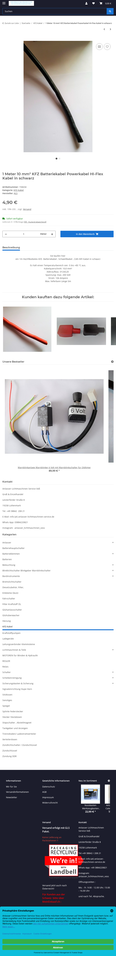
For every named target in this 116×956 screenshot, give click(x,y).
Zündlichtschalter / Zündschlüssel (19, 745)
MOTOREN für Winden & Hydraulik (20, 655)
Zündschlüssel (9, 750)
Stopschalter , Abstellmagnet (16, 722)
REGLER (6, 661)
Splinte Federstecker (12, 711)
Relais (5, 666)
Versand (27, 209)
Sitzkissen (7, 694)
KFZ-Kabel (19, 190)
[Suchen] (110, 11)
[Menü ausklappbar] (3, 2)
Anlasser (6, 542)
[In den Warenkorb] (4, 39)
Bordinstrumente (11, 576)
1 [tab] (56, 158)
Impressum (48, 797)
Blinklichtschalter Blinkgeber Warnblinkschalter (26, 570)
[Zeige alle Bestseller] (112, 361)
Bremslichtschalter (11, 581)
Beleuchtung (8, 564)
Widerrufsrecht (50, 802)
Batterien (7, 559)
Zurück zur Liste (12, 23)
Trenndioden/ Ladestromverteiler (19, 733)
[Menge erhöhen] (52, 234)
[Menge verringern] (6, 234)
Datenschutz (48, 786)
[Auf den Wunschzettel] (107, 46)
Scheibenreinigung (12, 677)
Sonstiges (7, 700)
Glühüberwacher (10, 615)
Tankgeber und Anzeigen (15, 728)
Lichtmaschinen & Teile (14, 649)
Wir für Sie (11, 786)
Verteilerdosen (9, 739)
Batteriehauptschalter (13, 548)
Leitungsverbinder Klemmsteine (18, 644)
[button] (86, 3)
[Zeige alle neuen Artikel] (109, 781)
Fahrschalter (8, 598)
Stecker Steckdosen (12, 717)
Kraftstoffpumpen (11, 633)
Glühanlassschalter (12, 609)
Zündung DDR (9, 756)
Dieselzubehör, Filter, (13, 587)
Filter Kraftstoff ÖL (11, 604)
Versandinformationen (17, 791)
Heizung (6, 620)
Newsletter (11, 797)
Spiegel (6, 705)
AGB (44, 791)
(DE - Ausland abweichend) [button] (35, 222)
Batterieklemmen (11, 553)
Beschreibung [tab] (11, 247)
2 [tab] (59, 158)
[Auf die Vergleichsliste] (99, 46)
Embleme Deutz (10, 592)
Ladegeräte (8, 638)
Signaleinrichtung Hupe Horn (17, 689)
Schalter (6, 672)
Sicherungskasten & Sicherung (17, 683)
